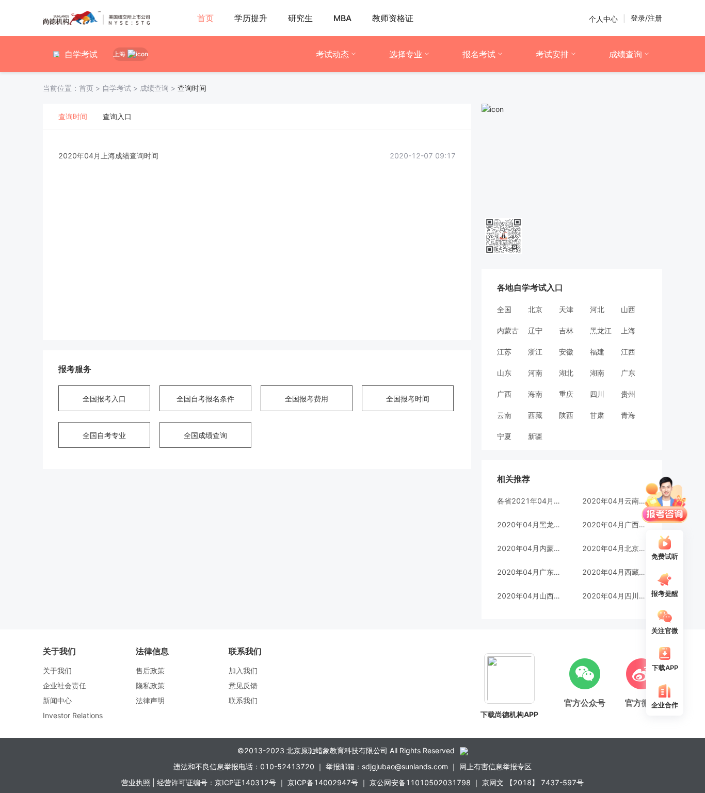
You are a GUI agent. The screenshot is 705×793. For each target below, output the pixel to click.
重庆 (566, 394)
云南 (504, 415)
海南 (535, 394)
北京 (535, 309)
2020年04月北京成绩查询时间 (614, 548)
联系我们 (243, 700)
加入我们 (243, 670)
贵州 (628, 394)
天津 (566, 309)
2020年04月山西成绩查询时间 (529, 595)
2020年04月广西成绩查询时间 (614, 524)
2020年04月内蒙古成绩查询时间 (529, 548)
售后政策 (150, 670)
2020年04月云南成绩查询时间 (614, 500)
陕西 (566, 415)
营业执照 (135, 782)
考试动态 (332, 54)
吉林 (566, 330)
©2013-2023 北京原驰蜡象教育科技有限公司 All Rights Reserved (346, 750)
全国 (504, 309)
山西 (628, 309)
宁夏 (504, 436)
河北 (597, 309)
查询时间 (72, 116)
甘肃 (597, 415)
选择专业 (405, 54)
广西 (504, 394)
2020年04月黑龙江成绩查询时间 (529, 524)
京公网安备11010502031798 (420, 782)
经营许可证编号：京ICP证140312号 (216, 782)
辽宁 (535, 330)
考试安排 (552, 54)
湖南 (597, 372)
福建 (597, 351)
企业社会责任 (64, 685)
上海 (628, 330)
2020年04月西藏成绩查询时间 (614, 572)
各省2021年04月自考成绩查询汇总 (529, 500)
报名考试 (478, 54)
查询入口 (117, 116)
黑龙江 (601, 330)
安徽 (566, 351)
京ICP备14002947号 (322, 782)
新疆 (535, 436)
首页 (72, 88)
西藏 (535, 415)
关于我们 (57, 670)
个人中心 (603, 18)
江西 (628, 351)
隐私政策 (150, 685)
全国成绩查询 (205, 435)
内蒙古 (508, 330)
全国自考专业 (104, 435)
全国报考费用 (306, 398)
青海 (628, 415)
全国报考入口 (104, 398)
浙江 (535, 351)
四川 (597, 394)
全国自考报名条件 (205, 398)
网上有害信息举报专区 (495, 766)
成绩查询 (625, 54)
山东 (504, 372)
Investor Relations (73, 715)
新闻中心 (57, 700)
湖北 (566, 372)
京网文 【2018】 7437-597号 (533, 782)
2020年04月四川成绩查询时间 (614, 595)
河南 (535, 372)
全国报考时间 (407, 398)
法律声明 (150, 700)
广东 (628, 372)
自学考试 (121, 88)
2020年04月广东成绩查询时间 (529, 572)
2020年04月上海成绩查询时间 (108, 155)
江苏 (504, 351)
